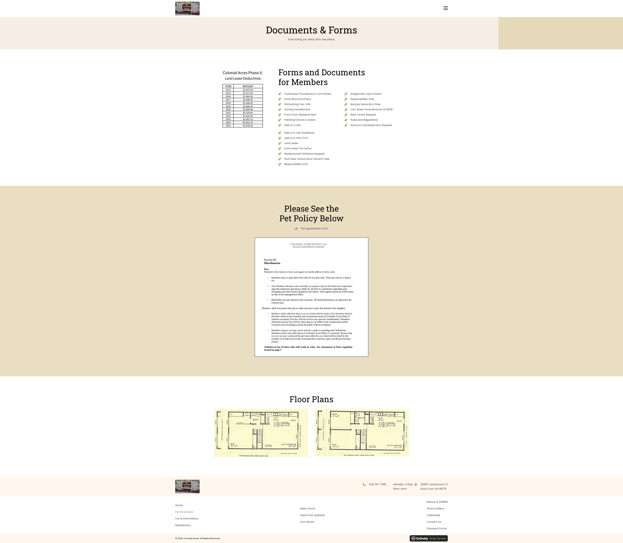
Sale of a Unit (292, 125)
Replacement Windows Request (304, 154)
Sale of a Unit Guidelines (299, 133)
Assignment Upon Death (366, 94)
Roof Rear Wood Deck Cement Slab (307, 159)
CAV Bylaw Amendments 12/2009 (371, 109)
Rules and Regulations (364, 120)
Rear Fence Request (363, 114)
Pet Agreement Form (314, 228)
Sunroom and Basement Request (371, 125)
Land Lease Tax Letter (298, 148)
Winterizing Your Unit (297, 104)
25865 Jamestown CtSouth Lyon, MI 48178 (434, 486)
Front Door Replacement (300, 114)
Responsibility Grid (362, 99)
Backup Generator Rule (365, 104)
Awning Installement (297, 109)
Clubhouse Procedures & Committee (307, 94)
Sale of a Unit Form (296, 138)
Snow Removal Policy (297, 99)
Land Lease (291, 143)
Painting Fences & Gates (299, 120)
